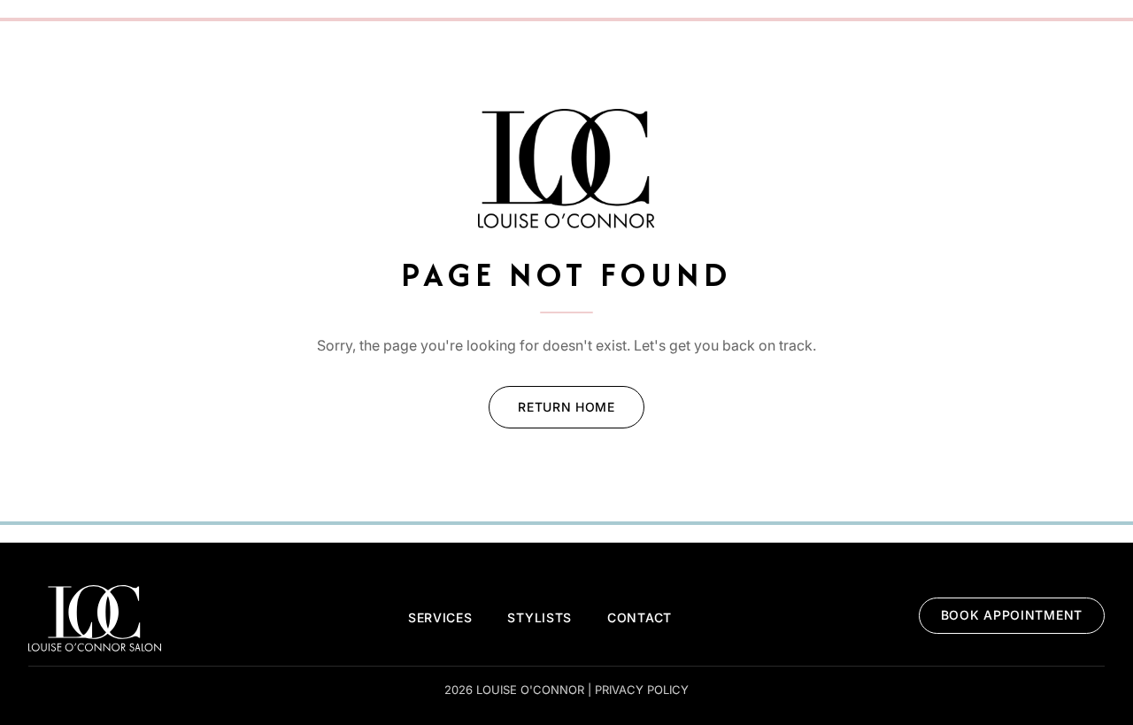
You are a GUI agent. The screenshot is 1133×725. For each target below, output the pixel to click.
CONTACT (639, 617)
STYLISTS (539, 617)
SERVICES (440, 617)
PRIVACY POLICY (642, 690)
